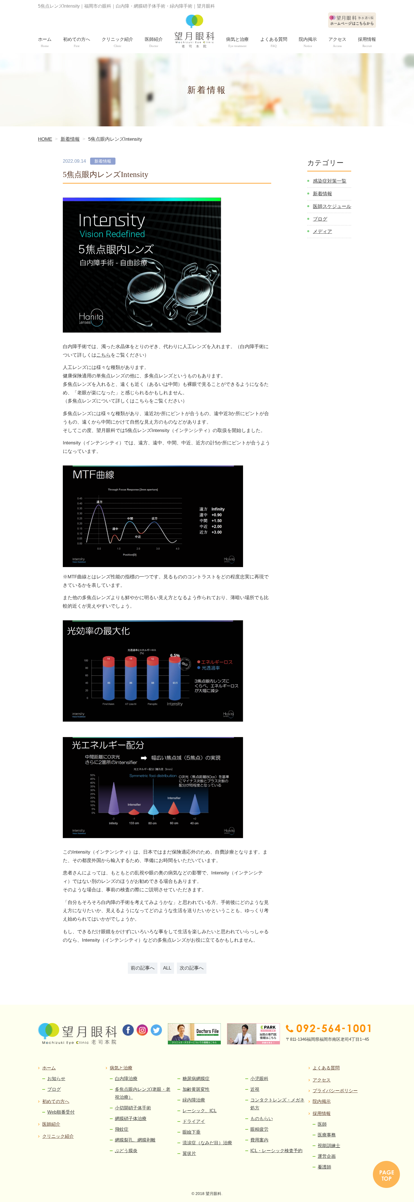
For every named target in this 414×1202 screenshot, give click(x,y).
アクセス (322, 1080)
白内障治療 (126, 1078)
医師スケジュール (332, 206)
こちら (103, 355)
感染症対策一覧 (329, 181)
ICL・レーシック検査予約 (276, 1150)
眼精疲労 (259, 1129)
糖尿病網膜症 (196, 1078)
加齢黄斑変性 (196, 1089)
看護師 (324, 1167)
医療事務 (327, 1134)
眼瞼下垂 (191, 1132)
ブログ (320, 219)
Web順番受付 (61, 1112)
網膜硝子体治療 (130, 1118)
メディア (322, 231)
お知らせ (56, 1078)
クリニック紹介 (58, 1136)
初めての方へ (55, 1101)
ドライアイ (193, 1121)
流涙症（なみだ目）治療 (207, 1142)
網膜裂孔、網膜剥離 (135, 1140)
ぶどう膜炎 (126, 1150)
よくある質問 (326, 1068)
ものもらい (261, 1118)
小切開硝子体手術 (133, 1107)
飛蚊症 (121, 1129)
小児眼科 (259, 1078)
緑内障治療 (193, 1100)
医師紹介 (51, 1124)
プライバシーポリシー (335, 1090)
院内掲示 (322, 1101)
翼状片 (189, 1153)
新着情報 (322, 193)
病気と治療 (121, 1068)
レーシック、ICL (199, 1110)
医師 (322, 1124)
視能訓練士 (329, 1145)
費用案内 (259, 1140)
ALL (167, 968)
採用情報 (322, 1113)
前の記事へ (143, 968)
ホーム (49, 1068)
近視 (254, 1089)
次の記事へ (192, 968)
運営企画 (327, 1156)
